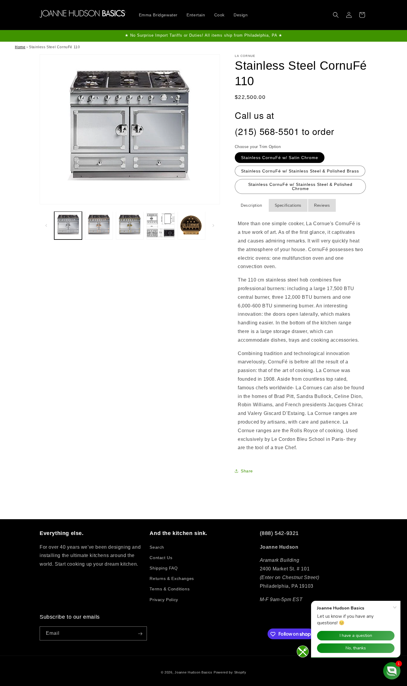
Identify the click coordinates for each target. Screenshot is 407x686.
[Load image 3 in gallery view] (130, 225)
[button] (335, 14)
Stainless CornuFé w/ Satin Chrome (279, 157)
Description (251, 205)
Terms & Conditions (169, 589)
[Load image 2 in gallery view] (99, 225)
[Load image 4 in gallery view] (160, 225)
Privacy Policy (164, 599)
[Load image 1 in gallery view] (68, 225)
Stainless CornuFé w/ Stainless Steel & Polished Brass (300, 171)
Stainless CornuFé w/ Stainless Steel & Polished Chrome (300, 186)
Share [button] (247, 471)
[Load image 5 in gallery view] (191, 225)
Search (157, 547)
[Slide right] (213, 225)
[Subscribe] (140, 634)
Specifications (288, 205)
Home (20, 47)
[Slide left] (46, 225)
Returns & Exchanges (172, 578)
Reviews (322, 205)
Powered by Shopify (230, 672)
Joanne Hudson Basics (193, 672)
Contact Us (161, 557)
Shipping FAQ (164, 567)
